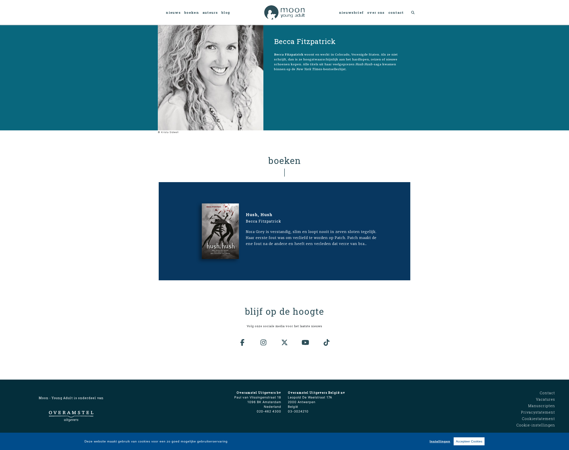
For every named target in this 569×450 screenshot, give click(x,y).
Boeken (191, 12)
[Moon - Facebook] (242, 342)
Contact (396, 12)
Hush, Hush (259, 214)
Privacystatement (538, 412)
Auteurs (210, 12)
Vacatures (545, 399)
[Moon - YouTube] (305, 342)
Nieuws (173, 12)
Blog (225, 12)
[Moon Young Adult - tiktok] (326, 342)
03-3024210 (298, 411)
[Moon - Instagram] (263, 342)
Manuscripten (541, 405)
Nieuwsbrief (351, 12)
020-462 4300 (269, 411)
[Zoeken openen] (413, 12)
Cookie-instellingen (535, 425)
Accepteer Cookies (469, 441)
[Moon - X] (284, 342)
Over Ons (376, 12)
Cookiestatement (538, 418)
